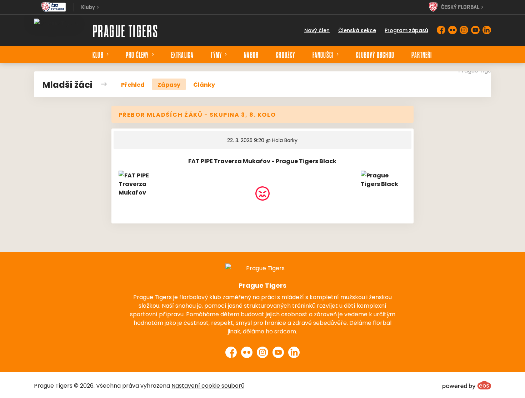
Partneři (421, 54)
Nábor (251, 54)
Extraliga (182, 54)
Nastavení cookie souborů (207, 385)
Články (204, 84)
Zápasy (169, 84)
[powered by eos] (466, 385)
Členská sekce (357, 30)
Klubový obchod (375, 54)
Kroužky (285, 54)
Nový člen (317, 30)
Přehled (133, 84)
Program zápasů (406, 30)
